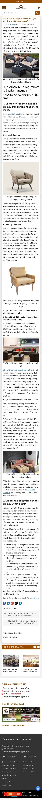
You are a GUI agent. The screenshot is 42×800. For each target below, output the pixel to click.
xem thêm (34, 598)
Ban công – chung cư (9, 772)
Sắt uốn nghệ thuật (8, 765)
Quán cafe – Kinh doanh (10, 762)
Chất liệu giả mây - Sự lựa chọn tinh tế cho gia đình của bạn (31, 670)
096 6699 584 (8, 749)
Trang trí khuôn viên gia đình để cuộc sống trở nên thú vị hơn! (11, 670)
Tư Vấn (12, 24)
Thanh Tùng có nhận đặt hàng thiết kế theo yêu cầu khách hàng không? (22, 614)
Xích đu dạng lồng (29, 765)
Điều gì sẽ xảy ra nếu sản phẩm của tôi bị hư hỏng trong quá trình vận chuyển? (22, 622)
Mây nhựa (5, 778)
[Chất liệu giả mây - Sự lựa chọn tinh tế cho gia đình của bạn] (31, 660)
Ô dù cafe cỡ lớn (28, 769)
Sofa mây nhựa (7, 782)
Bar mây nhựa (6, 785)
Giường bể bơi (27, 762)
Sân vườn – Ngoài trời (9, 769)
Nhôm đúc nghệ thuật (9, 775)
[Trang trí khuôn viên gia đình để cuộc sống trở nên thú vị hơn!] (11, 660)
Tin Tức (6, 24)
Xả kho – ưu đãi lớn (29, 772)
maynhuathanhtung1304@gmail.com (16, 697)
